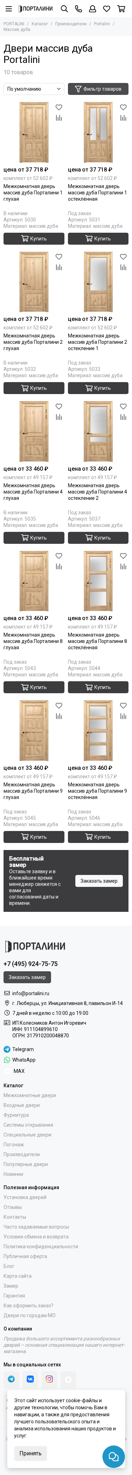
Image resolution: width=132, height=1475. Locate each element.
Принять (30, 1453)
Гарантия (14, 1296)
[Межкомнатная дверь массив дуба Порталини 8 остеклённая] (98, 581)
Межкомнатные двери (30, 1095)
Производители (71, 23)
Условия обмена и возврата (36, 1236)
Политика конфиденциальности (41, 1246)
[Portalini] (36, 8)
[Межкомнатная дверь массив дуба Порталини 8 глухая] (34, 581)
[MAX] (68, 1379)
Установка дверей (25, 1197)
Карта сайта (18, 1276)
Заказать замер (99, 881)
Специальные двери (27, 1135)
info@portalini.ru (30, 993)
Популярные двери (26, 1164)
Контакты (15, 1217)
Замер (11, 1286)
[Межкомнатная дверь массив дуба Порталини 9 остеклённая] (98, 730)
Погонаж (14, 1144)
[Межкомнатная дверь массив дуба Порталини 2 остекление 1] (98, 282)
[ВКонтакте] (30, 1379)
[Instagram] (49, 1379)
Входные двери (22, 1105)
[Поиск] (64, 9)
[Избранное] (59, 107)
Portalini (102, 23)
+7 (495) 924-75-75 (31, 963)
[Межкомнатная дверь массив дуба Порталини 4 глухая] (34, 431)
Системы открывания (28, 1125)
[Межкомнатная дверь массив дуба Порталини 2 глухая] (34, 282)
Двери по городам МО (30, 1315)
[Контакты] (78, 9)
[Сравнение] (59, 117)
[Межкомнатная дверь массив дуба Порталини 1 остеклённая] (98, 132)
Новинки (13, 1174)
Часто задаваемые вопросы (36, 1227)
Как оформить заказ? (29, 1305)
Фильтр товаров (102, 89)
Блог (9, 1266)
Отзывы (13, 1207)
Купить (38, 238)
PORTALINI (14, 23)
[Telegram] (11, 1379)
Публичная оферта (25, 1256)
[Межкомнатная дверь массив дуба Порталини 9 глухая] (34, 730)
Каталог (40, 23)
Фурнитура (16, 1115)
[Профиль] (93, 9)
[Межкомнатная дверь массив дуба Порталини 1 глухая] (34, 132)
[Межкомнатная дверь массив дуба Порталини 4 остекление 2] (98, 431)
